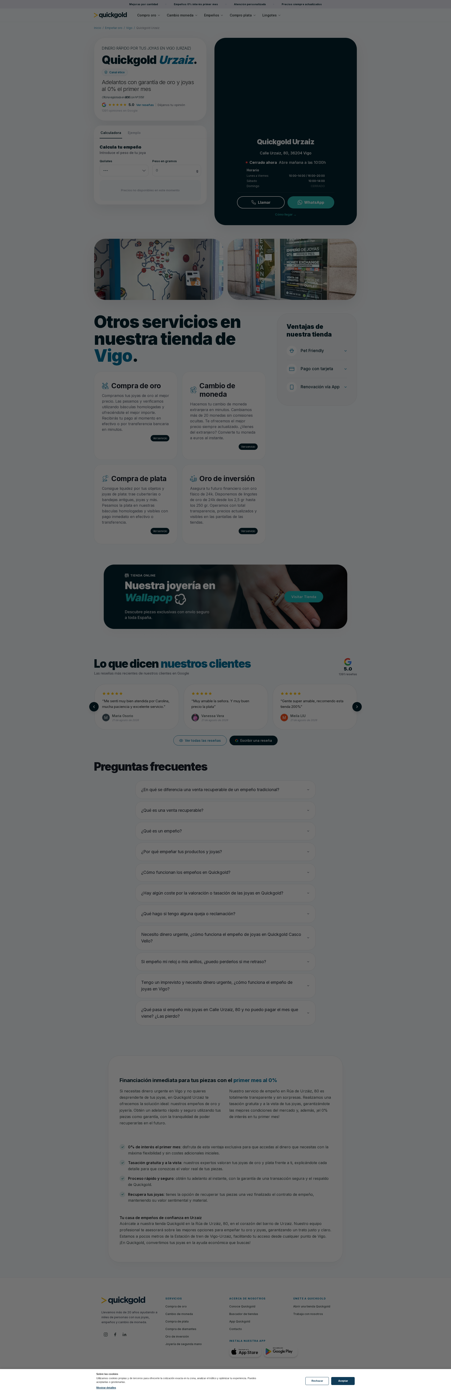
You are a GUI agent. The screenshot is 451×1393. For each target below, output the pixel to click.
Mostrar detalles (106, 1387)
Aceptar (343, 1380)
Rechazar (317, 1380)
